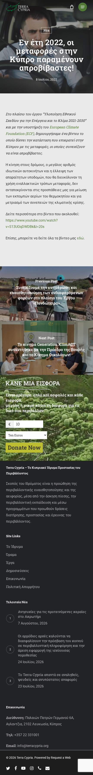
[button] (82, 7)
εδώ (80, 238)
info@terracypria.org (32, 746)
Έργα (10, 562)
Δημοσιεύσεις (17, 570)
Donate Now (24, 447)
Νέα (46, 30)
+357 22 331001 (26, 735)
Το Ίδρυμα (14, 546)
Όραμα (11, 554)
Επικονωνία (15, 578)
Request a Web (61, 757)
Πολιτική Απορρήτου (23, 586)
